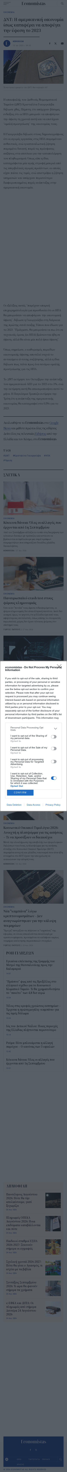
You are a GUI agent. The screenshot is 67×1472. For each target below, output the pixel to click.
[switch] (54, 736)
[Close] (60, 667)
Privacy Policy (53, 804)
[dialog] (33, 736)
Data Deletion (14, 804)
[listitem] (33, 728)
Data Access (33, 804)
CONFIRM (20, 792)
